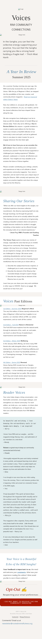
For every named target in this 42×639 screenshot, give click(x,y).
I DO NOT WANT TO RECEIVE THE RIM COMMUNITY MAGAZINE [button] (21, 602)
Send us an (25, 286)
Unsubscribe (15, 616)
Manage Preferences (25, 616)
